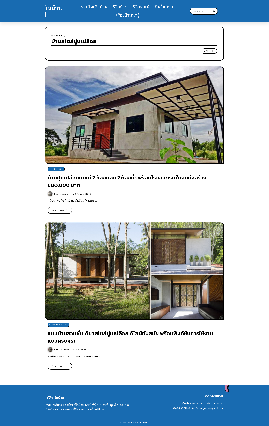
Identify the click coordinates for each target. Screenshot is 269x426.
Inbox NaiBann (214, 403)
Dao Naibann (62, 193)
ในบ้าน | (53, 11)
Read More (58, 210)
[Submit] (215, 11)
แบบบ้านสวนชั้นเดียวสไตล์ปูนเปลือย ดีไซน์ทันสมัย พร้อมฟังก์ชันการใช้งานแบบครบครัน (130, 337)
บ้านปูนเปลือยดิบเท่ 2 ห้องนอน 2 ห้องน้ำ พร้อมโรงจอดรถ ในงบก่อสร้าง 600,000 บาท (127, 181)
